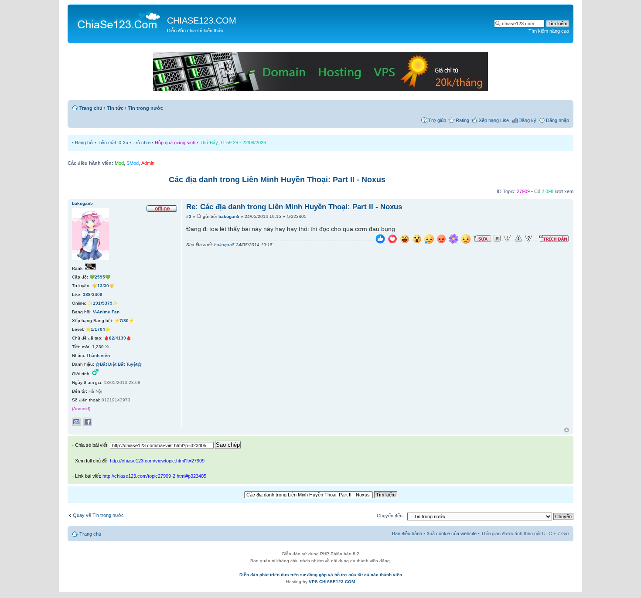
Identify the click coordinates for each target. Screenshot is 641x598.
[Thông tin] (528, 238)
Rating (462, 120)
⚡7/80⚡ (124, 320)
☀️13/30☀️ (103, 285)
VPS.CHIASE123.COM (332, 581)
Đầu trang (566, 430)
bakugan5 (228, 216)
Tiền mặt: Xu (113, 142)
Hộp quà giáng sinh (175, 142)
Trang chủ (90, 108)
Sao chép (228, 445)
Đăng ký (527, 120)
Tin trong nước (145, 108)
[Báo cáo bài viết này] (507, 238)
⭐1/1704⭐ (97, 329)
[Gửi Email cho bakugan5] (76, 422)
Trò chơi (141, 142)
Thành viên (98, 355)
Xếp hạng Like (494, 120)
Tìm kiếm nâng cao (548, 31)
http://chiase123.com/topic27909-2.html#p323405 (154, 476)
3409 (97, 294)
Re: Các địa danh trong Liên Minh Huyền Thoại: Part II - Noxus (294, 207)
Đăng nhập (557, 120)
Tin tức (115, 108)
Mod (119, 163)
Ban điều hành (407, 533)
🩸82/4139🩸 (117, 338)
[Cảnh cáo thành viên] (518, 238)
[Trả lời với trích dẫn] (554, 238)
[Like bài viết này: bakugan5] (380, 240)
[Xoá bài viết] (497, 238)
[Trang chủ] (118, 20)
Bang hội (84, 142)
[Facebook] (87, 422)
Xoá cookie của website (451, 533)
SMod (132, 163)
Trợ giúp (437, 120)
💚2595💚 (99, 277)
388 (87, 294)
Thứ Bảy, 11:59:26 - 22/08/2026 (233, 142)
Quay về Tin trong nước (98, 515)
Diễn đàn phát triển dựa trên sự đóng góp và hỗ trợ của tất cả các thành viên (320, 574)
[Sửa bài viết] (482, 238)
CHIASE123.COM (201, 20)
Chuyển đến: (390, 515)
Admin (147, 163)
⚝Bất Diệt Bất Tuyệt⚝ (118, 364)
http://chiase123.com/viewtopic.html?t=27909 (157, 460)
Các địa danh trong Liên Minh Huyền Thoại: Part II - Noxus (277, 179)
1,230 (98, 346)
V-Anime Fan (106, 311)
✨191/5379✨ (103, 303)
